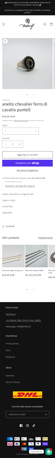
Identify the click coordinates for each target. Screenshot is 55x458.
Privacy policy (12, 343)
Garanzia (10, 375)
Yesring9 (23, 454)
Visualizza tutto (45, 237)
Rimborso (10, 357)
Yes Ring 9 (11, 314)
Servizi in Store (13, 382)
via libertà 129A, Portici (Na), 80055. (23, 320)
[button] (3, 24)
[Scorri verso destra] (34, 94)
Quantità (6, 138)
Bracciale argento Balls (34, 270)
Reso (8, 350)
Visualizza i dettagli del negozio (20, 185)
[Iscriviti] (46, 414)
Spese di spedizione (21, 120)
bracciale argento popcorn (12, 270)
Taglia (4, 125)
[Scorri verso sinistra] (21, 94)
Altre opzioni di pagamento (27, 170)
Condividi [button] (10, 226)
